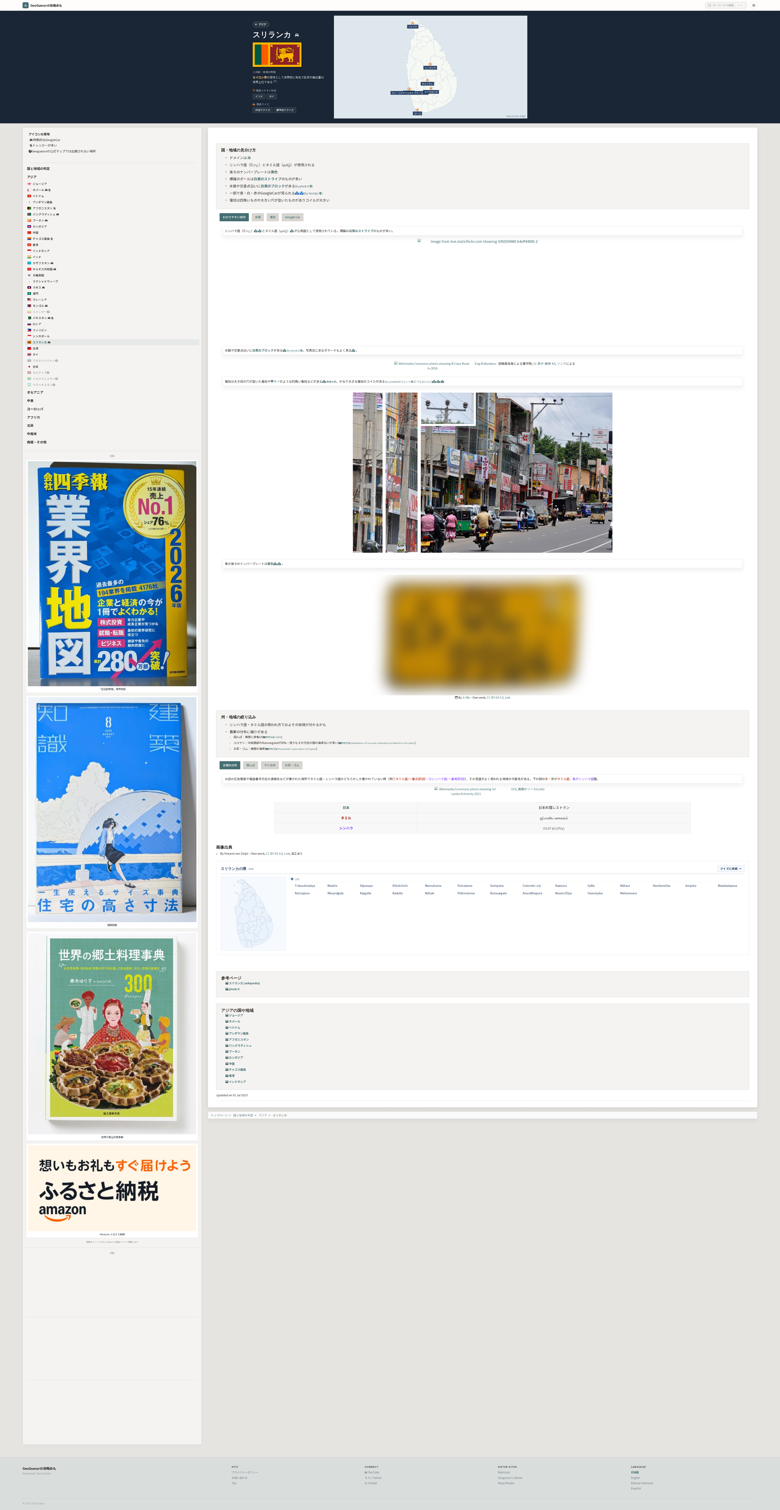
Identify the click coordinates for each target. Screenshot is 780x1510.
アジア (32, 176)
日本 (35, 367)
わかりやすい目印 (234, 217)
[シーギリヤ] (430, 64)
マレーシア (40, 299)
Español (636, 1488)
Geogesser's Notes (510, 1478)
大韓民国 (38, 275)
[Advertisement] (112, 1284)
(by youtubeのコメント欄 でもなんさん (408, 381)
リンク (561, 363)
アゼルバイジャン (44, 360)
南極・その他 (37, 442)
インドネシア (41, 251)
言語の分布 (230, 765)
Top (234, 1483)
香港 (35, 245)
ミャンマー (40, 312)
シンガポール (41, 336)
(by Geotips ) (313, 193)
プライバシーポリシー (245, 1472)
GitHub (372, 1483)
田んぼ (250, 765)
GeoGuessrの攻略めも (39, 1468)
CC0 (513, 789)
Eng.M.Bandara (485, 363)
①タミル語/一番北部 (406, 779)
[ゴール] (417, 110)
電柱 (273, 217)
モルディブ (40, 372)
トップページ (219, 1115)
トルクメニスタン (44, 379)
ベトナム (38, 196)
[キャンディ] (427, 80)
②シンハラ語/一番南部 (444, 779)
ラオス (37, 287)
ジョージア (40, 184)
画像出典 (331, 381)
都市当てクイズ (285, 110)
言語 (258, 217)
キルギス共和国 (43, 269)
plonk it (234, 989)
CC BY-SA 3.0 (495, 697)
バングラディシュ (44, 214)
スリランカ (40, 342)
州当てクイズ (262, 110)
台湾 (35, 348)
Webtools (504, 1472)
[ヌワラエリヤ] (431, 88)
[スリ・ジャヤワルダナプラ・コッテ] (409, 89)
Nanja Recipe (506, 1483)
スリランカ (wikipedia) (244, 983)
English (635, 1478)
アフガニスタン (43, 208)
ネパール (38, 190)
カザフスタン (41, 263)
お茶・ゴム (292, 765)
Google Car (292, 217)
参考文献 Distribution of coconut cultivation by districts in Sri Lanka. (378, 743)
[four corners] (483, 289)
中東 (30, 400)
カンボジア (40, 226)
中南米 (32, 433)
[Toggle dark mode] (753, 5)
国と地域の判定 (38, 168)
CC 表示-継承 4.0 (544, 363)
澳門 (35, 293)
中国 (35, 232)
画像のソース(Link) (531, 789)
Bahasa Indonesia (642, 1483)
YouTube (373, 1472)
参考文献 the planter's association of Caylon (292, 748)
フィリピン (40, 330)
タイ (271, 96)
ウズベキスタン (43, 385)
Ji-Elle (466, 697)
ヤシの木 (270, 765)
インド (259, 96)
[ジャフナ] (413, 23)
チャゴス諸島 (41, 239)
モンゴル (38, 306)
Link (507, 697)
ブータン (38, 220)
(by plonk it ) (304, 186)
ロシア (37, 324)
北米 (30, 425)
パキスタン (40, 318)
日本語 (635, 1472)
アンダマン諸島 (42, 202)
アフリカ (33, 417)
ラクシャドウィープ (45, 281)
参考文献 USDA (273, 737)
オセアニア (35, 392)
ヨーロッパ (35, 408)
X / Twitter (375, 1478)
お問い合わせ (239, 1478)
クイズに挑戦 (731, 868)
